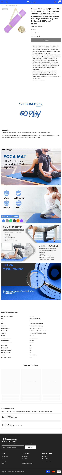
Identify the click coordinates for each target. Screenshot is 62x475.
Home (2, 5)
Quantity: (33, 29)
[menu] (2, 2)
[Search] (7, 2)
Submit (30, 447)
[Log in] (55, 2)
